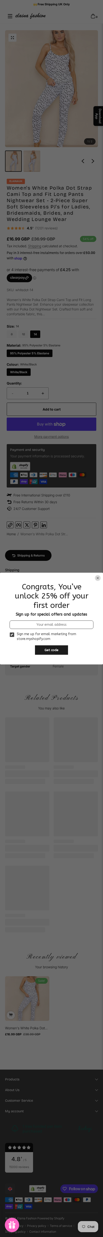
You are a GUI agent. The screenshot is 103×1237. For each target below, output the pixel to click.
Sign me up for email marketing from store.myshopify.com (46, 636)
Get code (51, 650)
